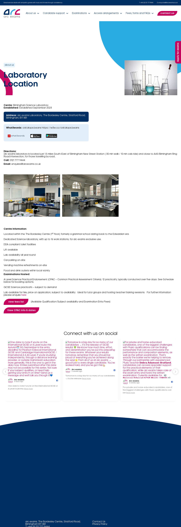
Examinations (79, 13)
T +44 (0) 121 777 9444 (146, 2)
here (23, 295)
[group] (33, 370)
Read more (28, 389)
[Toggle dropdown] (38, 13)
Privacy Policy (99, 524)
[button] (175, 371)
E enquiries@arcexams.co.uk (167, 2)
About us (31, 13)
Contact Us (98, 522)
